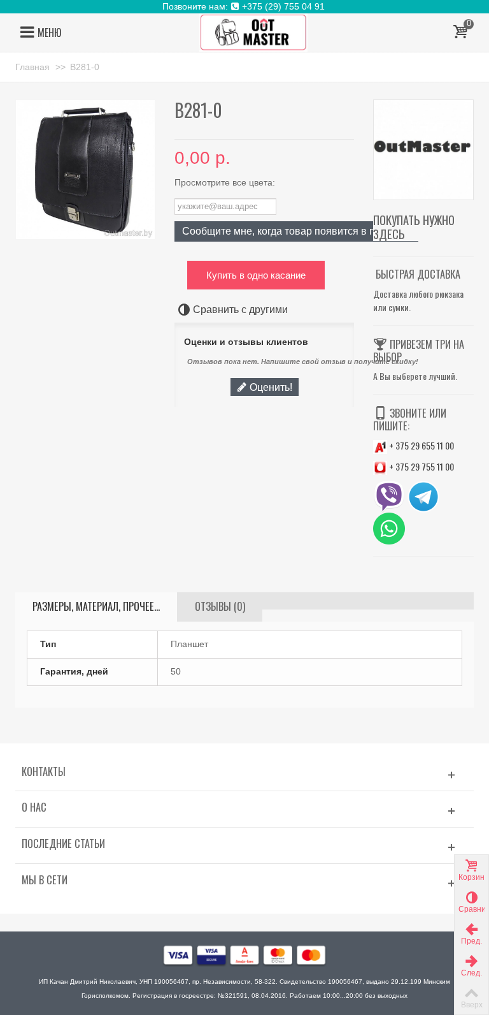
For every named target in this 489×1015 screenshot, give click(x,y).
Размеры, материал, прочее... (96, 606)
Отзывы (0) (220, 606)
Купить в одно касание (256, 275)
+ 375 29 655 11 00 (420, 445)
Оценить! (269, 387)
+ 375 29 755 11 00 (420, 466)
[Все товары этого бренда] (423, 149)
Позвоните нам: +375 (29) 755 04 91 (244, 6)
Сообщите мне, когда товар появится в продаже (296, 231)
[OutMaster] (253, 32)
